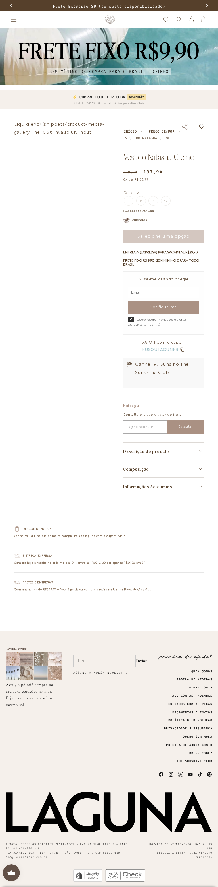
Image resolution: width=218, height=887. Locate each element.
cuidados (139, 220)
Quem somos (201, 671)
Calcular (185, 427)
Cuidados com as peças (190, 704)
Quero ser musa (197, 737)
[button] (14, 19)
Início (130, 131)
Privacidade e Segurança (188, 728)
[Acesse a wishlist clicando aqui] (166, 19)
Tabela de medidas (194, 679)
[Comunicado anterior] (11, 5)
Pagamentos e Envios (192, 712)
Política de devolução (190, 720)
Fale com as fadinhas (191, 696)
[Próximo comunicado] (207, 5)
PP (130, 202)
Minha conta (200, 687)
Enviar (141, 661)
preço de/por (161, 131)
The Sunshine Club (194, 761)
